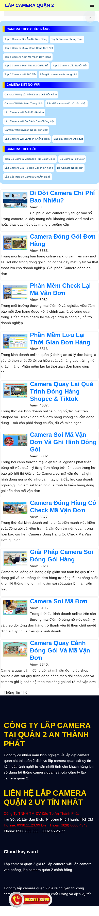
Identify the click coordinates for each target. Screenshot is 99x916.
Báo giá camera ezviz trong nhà (58, 74)
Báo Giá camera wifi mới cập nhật (66, 103)
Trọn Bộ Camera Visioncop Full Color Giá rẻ (30, 158)
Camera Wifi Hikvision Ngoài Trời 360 (26, 129)
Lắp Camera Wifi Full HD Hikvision (24, 112)
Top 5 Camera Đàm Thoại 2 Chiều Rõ (26, 65)
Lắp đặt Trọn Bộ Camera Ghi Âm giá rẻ (28, 176)
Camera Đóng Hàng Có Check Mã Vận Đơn (63, 506)
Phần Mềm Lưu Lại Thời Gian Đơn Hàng (60, 338)
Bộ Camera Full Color (72, 158)
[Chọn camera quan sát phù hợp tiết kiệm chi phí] (90, 18)
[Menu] (92, 6)
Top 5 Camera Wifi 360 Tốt (20, 74)
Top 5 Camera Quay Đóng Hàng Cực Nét (29, 48)
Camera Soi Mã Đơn (59, 601)
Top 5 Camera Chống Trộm (67, 39)
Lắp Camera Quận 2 (29, 5)
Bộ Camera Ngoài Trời (70, 167)
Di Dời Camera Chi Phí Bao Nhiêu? (62, 197)
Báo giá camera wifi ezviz (68, 138)
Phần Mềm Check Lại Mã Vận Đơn (60, 289)
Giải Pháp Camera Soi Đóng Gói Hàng (61, 555)
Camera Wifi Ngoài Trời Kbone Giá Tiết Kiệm (31, 94)
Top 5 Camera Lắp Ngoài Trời (70, 65)
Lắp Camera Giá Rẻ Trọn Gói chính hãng (29, 167)
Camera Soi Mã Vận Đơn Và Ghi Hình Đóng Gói (63, 442)
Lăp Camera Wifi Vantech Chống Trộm (27, 138)
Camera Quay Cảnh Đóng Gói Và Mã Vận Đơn (60, 650)
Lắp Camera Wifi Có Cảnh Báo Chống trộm (30, 121)
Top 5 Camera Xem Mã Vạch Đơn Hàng (28, 56)
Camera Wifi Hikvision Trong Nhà (24, 103)
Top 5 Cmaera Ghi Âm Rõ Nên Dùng (26, 39)
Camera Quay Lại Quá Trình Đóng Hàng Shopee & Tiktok (61, 391)
